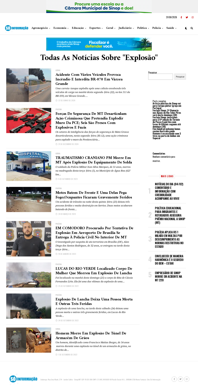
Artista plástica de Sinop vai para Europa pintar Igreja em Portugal (167, 106)
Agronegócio (39, 28)
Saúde (170, 28)
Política (142, 28)
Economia (59, 28)
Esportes (94, 28)
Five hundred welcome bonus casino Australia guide (166, 130)
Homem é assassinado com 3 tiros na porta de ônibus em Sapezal (167, 136)
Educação (78, 28)
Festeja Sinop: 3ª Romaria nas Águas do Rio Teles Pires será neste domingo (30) (167, 113)
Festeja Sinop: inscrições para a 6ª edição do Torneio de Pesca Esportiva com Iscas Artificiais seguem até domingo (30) (167, 122)
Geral (109, 28)
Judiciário (125, 28)
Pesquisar (152, 72)
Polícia (156, 28)
